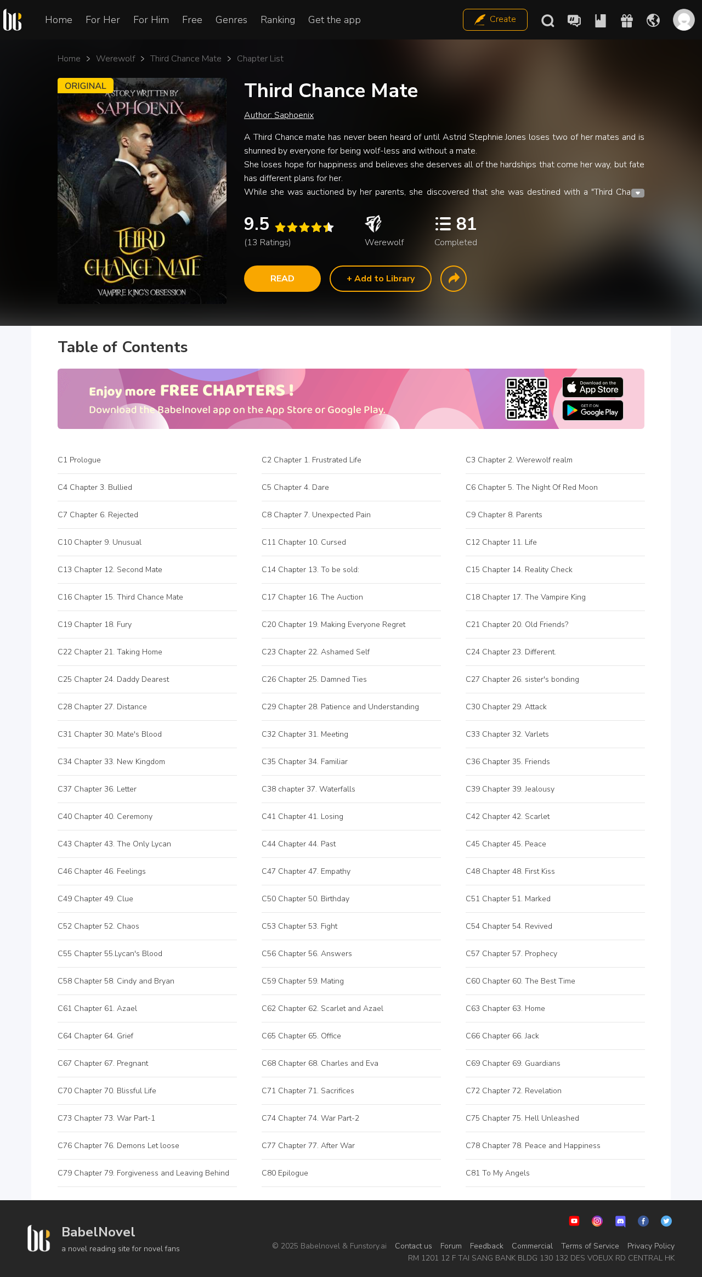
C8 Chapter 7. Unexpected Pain (316, 515)
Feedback (486, 1246)
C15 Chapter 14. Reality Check (519, 569)
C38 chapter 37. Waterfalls (308, 789)
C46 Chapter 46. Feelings (102, 871)
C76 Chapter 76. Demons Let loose (118, 1145)
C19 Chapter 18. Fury (95, 624)
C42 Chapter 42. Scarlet (508, 816)
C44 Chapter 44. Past (299, 844)
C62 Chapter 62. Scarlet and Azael (322, 1008)
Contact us (413, 1246)
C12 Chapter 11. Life (501, 542)
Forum (451, 1246)
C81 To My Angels (498, 1173)
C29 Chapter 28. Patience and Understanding (340, 707)
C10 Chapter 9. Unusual (99, 542)
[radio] (280, 227)
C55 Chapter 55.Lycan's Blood (110, 953)
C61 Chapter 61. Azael (97, 1008)
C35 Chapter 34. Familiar (305, 761)
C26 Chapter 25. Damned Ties (314, 679)
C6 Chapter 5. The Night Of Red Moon (532, 487)
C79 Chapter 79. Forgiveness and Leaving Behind (143, 1173)
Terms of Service (590, 1246)
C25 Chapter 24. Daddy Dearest (113, 679)
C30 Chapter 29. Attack (506, 707)
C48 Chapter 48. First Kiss (510, 871)
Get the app (334, 19)
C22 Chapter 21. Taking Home (110, 652)
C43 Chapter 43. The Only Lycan (114, 844)
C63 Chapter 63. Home (505, 1008)
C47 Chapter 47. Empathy (306, 871)
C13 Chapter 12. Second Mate (110, 569)
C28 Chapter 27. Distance (102, 707)
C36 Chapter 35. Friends (508, 761)
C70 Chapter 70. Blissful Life (107, 1091)
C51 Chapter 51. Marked (508, 899)
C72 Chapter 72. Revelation (514, 1091)
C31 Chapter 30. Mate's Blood (110, 734)
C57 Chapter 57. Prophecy (511, 953)
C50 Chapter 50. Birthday (305, 899)
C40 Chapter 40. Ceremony (105, 816)
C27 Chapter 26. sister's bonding (522, 679)
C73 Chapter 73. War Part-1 (106, 1118)
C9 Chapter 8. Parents (504, 515)
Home (58, 19)
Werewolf (115, 59)
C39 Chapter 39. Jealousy (510, 789)
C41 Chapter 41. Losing (302, 816)
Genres (231, 19)
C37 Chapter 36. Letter (97, 789)
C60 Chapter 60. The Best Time (520, 981)
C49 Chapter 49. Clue (95, 899)
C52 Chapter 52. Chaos (98, 926)
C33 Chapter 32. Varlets (507, 734)
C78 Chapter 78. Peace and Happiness (533, 1145)
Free (192, 19)
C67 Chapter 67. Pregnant (103, 1063)
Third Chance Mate (186, 59)
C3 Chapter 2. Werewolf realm (519, 460)
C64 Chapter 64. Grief (95, 1036)
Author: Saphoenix (279, 115)
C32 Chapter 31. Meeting (305, 734)
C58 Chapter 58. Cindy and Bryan (116, 981)
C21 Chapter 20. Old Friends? (517, 624)
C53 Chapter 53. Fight (299, 926)
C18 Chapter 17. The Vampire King (526, 597)
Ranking (278, 19)
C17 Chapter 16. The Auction (313, 597)
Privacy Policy (651, 1246)
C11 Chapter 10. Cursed (304, 542)
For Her (103, 19)
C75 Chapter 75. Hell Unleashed (522, 1118)
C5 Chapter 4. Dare (295, 487)
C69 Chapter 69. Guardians (513, 1063)
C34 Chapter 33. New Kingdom (111, 761)
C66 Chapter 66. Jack (502, 1036)
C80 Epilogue (285, 1173)
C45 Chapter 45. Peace (506, 844)
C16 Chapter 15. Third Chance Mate (120, 597)
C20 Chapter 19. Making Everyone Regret (333, 624)
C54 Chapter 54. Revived (510, 926)
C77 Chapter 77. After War (308, 1145)
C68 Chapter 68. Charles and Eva (320, 1063)
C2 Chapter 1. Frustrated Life (311, 460)
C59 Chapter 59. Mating (303, 981)
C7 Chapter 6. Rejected (98, 515)
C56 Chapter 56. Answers (307, 953)
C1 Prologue (79, 460)
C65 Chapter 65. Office (301, 1036)
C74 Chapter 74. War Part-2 (310, 1118)
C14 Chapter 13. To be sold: (310, 569)
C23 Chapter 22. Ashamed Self (316, 652)
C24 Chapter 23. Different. (511, 652)
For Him (151, 19)
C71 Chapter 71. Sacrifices (308, 1091)
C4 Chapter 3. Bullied (95, 487)
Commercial (532, 1246)
